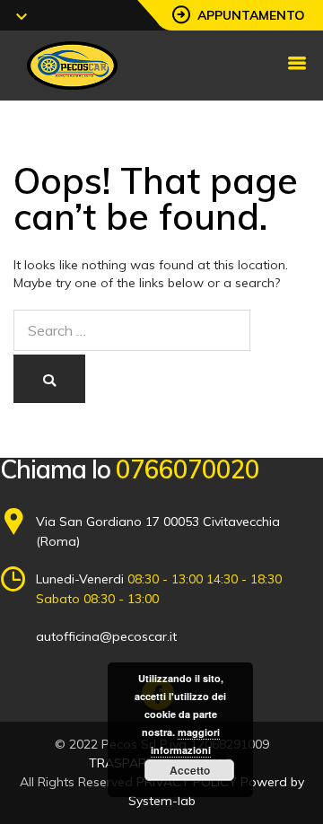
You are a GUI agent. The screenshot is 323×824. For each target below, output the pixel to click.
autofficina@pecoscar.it (106, 636)
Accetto (190, 770)
